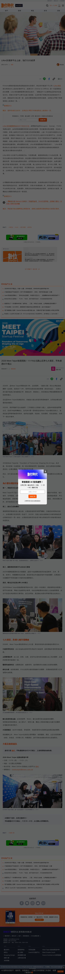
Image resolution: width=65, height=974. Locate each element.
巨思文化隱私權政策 (35, 501)
